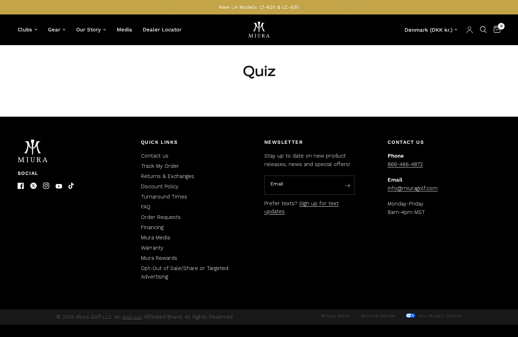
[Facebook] (21, 186)
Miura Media (155, 237)
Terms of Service (377, 315)
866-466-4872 (405, 164)
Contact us (154, 156)
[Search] (483, 29)
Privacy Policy (335, 315)
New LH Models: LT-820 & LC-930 (259, 7)
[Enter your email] (347, 185)
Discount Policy (160, 186)
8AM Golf (132, 317)
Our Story (88, 29)
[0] (495, 29)
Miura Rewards (159, 258)
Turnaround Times (164, 197)
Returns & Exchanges (167, 176)
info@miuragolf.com (413, 188)
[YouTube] (59, 186)
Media (124, 29)
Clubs (25, 29)
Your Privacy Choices (439, 315)
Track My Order (160, 166)
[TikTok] (71, 186)
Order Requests (161, 217)
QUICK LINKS (159, 142)
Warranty (152, 248)
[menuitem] (30, 29)
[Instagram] (46, 186)
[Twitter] (33, 186)
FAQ (145, 207)
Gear (54, 29)
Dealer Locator (162, 29)
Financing (152, 227)
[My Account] (469, 29)
